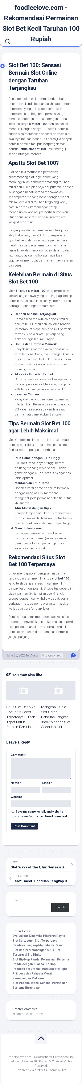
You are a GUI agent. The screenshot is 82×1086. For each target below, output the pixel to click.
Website (16, 797)
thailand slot (29, 104)
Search (17, 900)
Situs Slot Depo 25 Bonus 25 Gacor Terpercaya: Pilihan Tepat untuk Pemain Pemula (20, 717)
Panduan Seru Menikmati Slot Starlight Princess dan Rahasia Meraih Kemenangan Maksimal (40, 973)
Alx (64, 1070)
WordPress (39, 1070)
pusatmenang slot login (25, 177)
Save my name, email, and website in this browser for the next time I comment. (39, 814)
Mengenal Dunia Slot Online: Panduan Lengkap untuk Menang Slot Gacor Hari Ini (55, 717)
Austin (34, 655)
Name (16, 783)
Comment (19, 754)
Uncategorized (51, 655)
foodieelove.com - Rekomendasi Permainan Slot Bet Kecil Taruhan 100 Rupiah (41, 23)
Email (47, 783)
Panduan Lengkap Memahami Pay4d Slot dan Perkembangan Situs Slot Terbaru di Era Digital (38, 950)
